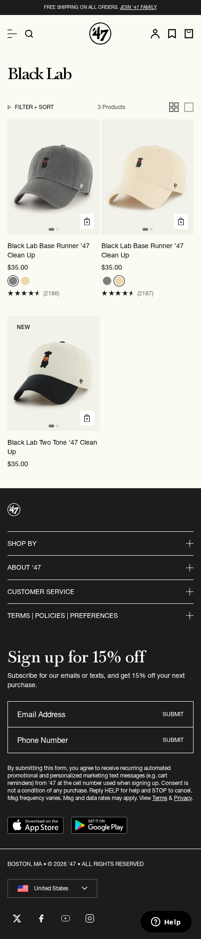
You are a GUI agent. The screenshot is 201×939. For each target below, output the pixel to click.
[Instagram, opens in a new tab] (89, 918)
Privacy (183, 797)
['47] (100, 33)
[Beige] (25, 281)
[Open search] (29, 33)
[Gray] (13, 281)
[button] (24, 293)
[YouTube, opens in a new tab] (65, 918)
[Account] (155, 33)
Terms (159, 797)
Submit (173, 714)
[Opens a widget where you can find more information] (166, 922)
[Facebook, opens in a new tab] (41, 918)
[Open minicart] (189, 33)
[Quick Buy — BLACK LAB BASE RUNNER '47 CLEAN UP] (87, 221)
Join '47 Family (138, 7)
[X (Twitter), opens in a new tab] (16, 918)
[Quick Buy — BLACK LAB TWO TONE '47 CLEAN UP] (87, 418)
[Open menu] (12, 33)
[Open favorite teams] (172, 34)
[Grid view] (174, 107)
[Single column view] (189, 107)
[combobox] (52, 888)
